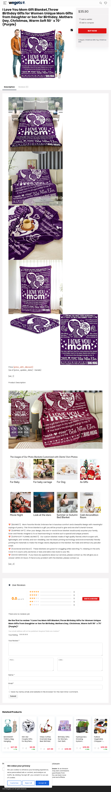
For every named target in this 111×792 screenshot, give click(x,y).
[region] (28, 775)
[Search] (100, 3)
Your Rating (13, 635)
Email (11, 683)
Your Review (13, 641)
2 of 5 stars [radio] (21, 634)
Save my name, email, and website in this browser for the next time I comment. (44, 692)
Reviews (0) (23, 87)
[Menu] (5, 3)
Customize (14, 783)
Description (9, 87)
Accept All (42, 783)
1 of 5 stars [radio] (20, 634)
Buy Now (92, 30)
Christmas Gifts (90, 40)
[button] (72, 30)
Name (11, 675)
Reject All (28, 783)
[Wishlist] (105, 3)
